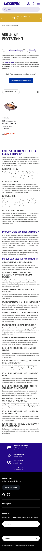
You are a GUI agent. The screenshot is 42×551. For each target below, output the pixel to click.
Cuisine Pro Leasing (10, 545)
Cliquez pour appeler (11, 487)
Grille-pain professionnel (12, 25)
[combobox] (21, 9)
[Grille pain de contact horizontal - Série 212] (10, 106)
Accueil (3, 25)
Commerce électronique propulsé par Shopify (24, 545)
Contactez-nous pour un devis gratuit (21, 80)
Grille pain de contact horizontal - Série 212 (9, 122)
